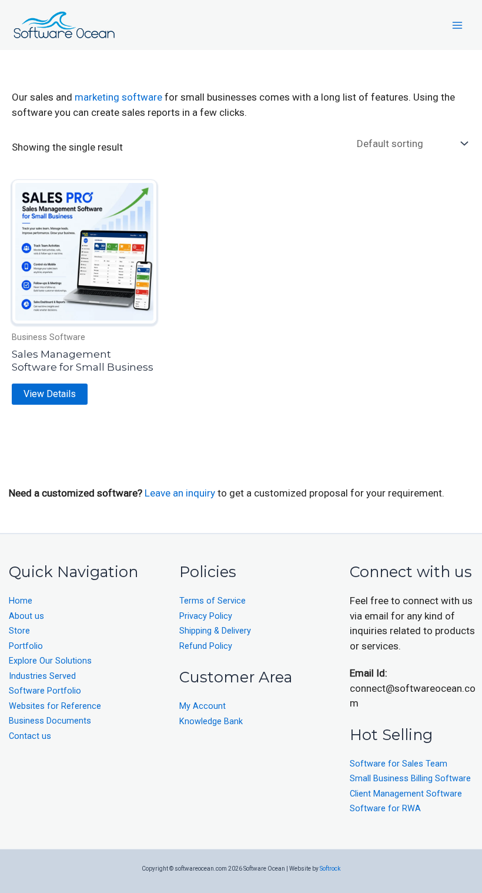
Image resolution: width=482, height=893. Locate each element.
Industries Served (42, 676)
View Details (50, 393)
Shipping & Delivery (215, 631)
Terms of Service (212, 601)
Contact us (30, 736)
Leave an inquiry (181, 493)
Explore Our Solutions (50, 661)
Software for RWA (385, 809)
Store (19, 631)
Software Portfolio (45, 691)
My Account (202, 706)
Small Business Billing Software (410, 779)
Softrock (330, 868)
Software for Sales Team (398, 764)
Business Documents (50, 721)
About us (26, 616)
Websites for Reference (55, 706)
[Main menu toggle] (457, 25)
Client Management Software (406, 794)
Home (20, 601)
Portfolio (26, 646)
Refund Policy (205, 646)
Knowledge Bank (211, 722)
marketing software (118, 97)
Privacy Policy (205, 616)
